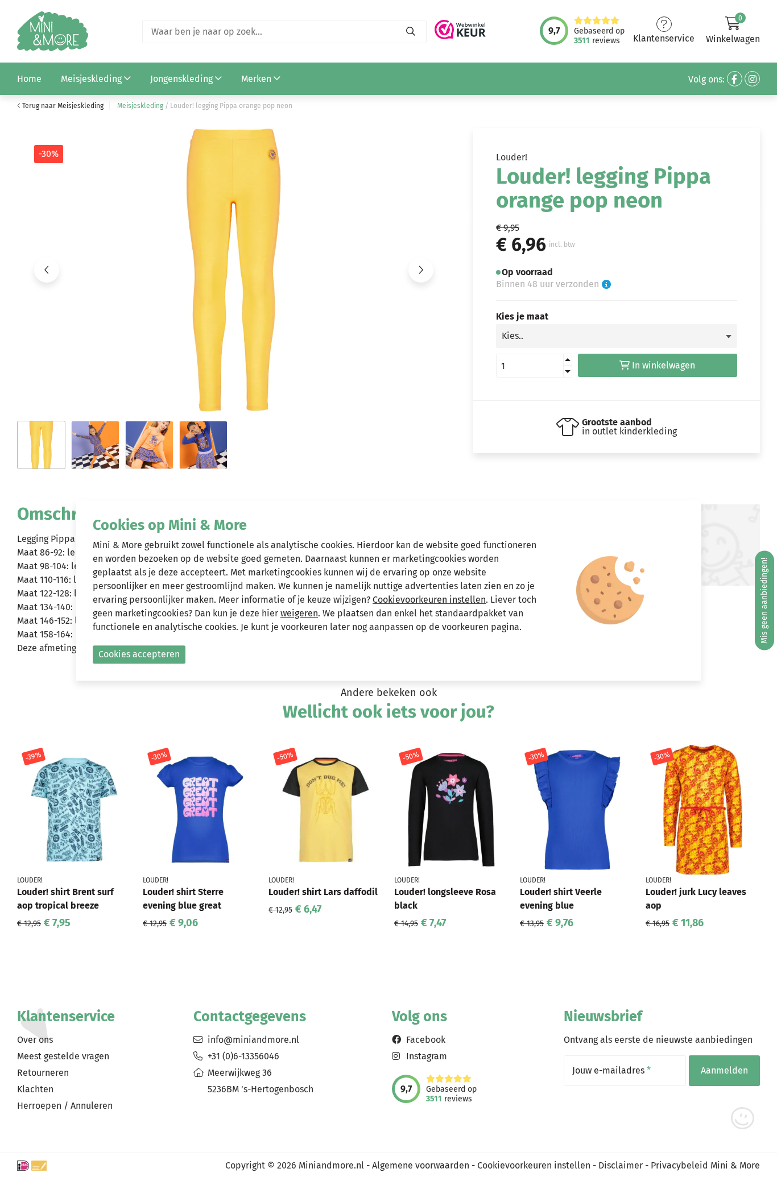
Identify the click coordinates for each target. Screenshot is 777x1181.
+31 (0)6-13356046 (243, 1056)
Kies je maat (522, 316)
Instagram (426, 1056)
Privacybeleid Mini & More (705, 1165)
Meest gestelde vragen (63, 1056)
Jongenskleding (182, 78)
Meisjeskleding (92, 78)
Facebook (425, 1039)
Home (29, 78)
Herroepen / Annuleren (65, 1105)
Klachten (35, 1089)
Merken (257, 78)
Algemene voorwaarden (420, 1165)
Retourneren (43, 1072)
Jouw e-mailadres (611, 1070)
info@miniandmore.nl (253, 1039)
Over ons (35, 1039)
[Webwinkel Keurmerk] (460, 26)
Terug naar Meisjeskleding (62, 106)
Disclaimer (620, 1165)
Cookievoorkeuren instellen (533, 1165)
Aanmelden (724, 1070)
